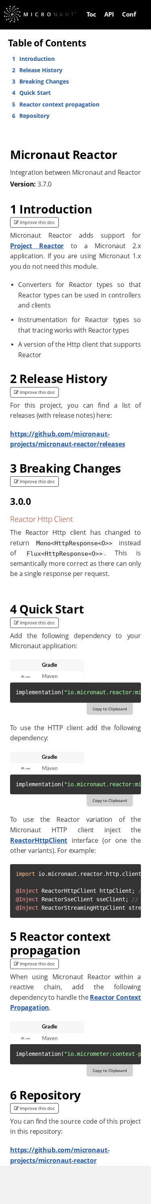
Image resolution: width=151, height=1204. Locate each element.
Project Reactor (37, 245)
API (109, 14)
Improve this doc (37, 222)
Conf (129, 14)
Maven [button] (50, 676)
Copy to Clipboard (110, 709)
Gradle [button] (49, 665)
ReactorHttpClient (38, 840)
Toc (91, 14)
